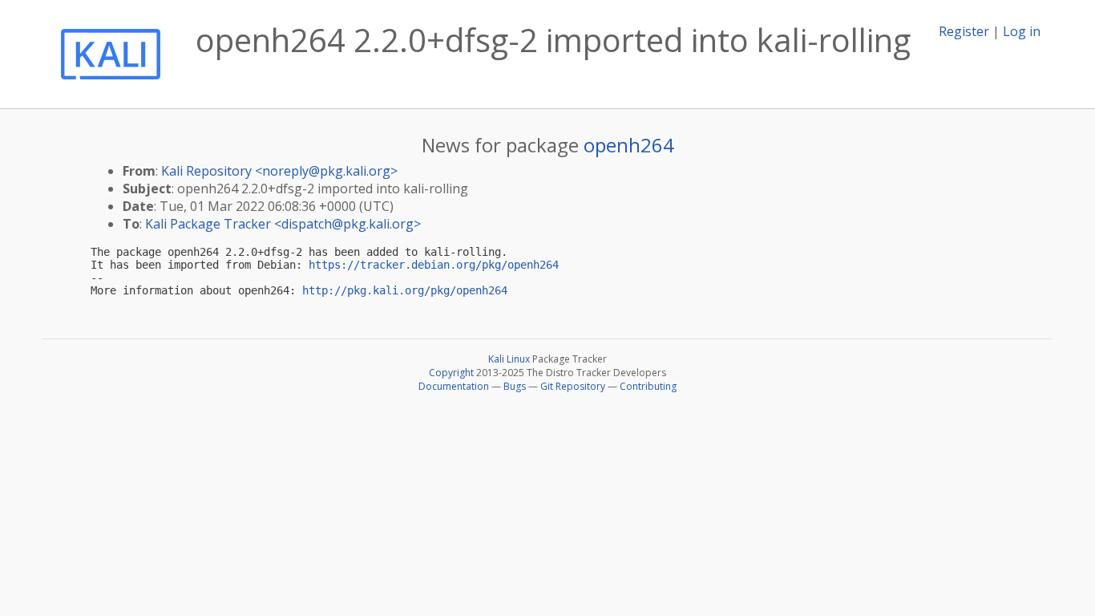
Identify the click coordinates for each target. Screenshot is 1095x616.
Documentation (453, 386)
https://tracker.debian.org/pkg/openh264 (434, 264)
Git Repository (572, 386)
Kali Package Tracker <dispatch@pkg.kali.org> (283, 224)
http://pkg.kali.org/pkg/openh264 (404, 290)
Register (964, 31)
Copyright (451, 372)
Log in (1021, 31)
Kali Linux (509, 359)
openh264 (629, 145)
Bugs (514, 386)
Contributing (648, 386)
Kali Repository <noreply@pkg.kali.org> (279, 171)
